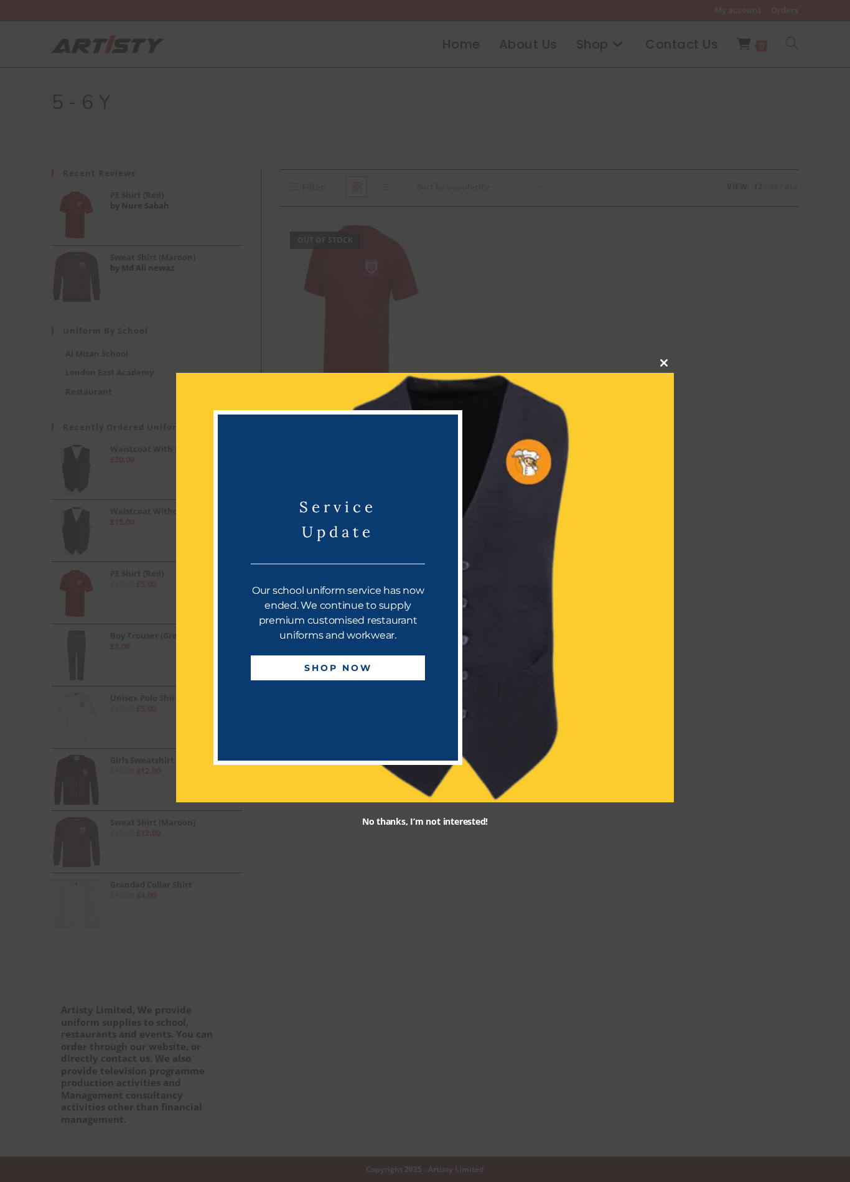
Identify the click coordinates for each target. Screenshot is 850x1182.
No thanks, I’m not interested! (425, 822)
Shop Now (338, 668)
